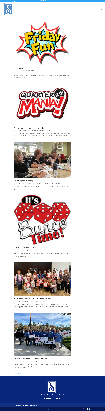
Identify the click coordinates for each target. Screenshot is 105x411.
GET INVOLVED (89, 9)
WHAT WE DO (66, 9)
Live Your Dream (41, 301)
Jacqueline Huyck (19, 70)
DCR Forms (25, 405)
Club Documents (34, 405)
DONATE (98, 9)
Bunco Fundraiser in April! (25, 247)
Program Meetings (55, 183)
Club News (33, 70)
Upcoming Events (46, 130)
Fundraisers (39, 130)
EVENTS (81, 9)
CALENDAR (75, 9)
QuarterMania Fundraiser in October (29, 128)
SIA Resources (17, 405)
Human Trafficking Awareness (43, 183)
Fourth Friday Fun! (22, 68)
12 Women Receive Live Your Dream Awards (33, 298)
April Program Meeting (23, 180)
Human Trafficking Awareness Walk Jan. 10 (32, 358)
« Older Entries (17, 373)
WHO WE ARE (57, 9)
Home (51, 9)
